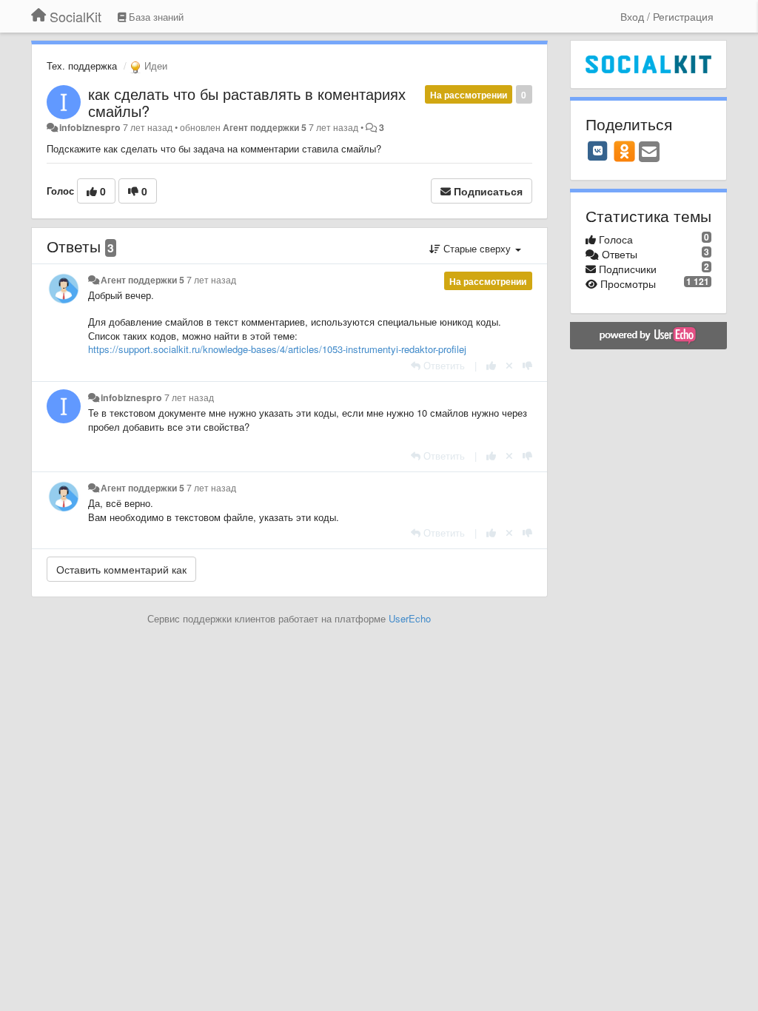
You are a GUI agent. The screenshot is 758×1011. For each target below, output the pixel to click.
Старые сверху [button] (477, 248)
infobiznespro (90, 127)
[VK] (598, 151)
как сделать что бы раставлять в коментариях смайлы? (247, 102)
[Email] (649, 152)
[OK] (624, 151)
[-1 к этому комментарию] (527, 365)
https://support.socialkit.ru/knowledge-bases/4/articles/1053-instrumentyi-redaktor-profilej (277, 349)
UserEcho (410, 618)
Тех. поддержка (82, 65)
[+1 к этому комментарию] (491, 365)
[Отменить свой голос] (509, 365)
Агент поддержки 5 (264, 127)
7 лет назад (211, 279)
